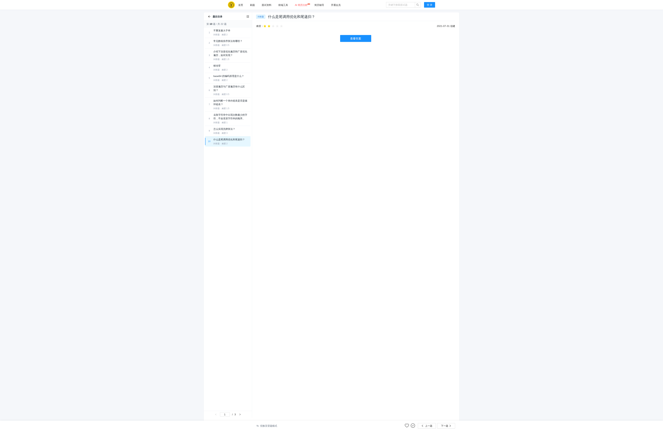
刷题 (252, 5)
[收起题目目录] (248, 16)
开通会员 (336, 5)
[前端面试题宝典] (231, 4)
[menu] (310, 5)
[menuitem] (241, 5)
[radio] (264, 26)
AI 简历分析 (301, 5)
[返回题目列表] (209, 16)
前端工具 (283, 5)
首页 (240, 5)
